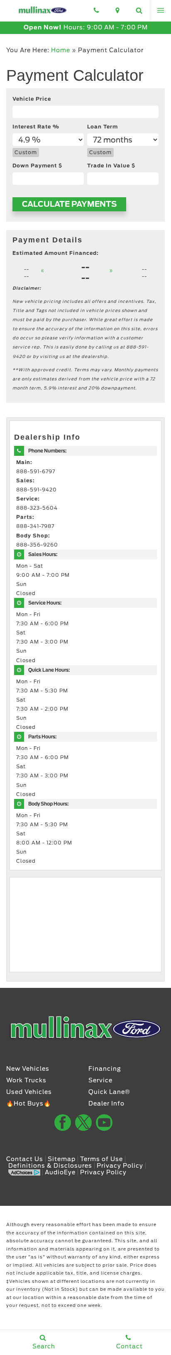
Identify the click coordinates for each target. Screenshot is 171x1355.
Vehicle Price (31, 99)
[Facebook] (62, 1122)
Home (60, 50)
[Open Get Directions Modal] (118, 10)
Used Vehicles (29, 1092)
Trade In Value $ (111, 165)
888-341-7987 (35, 526)
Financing (104, 1068)
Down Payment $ (37, 165)
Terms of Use (101, 1159)
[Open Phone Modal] (96, 10)
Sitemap (62, 1159)
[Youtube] (104, 1122)
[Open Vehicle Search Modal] (139, 10)
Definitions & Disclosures (50, 1165)
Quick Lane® (109, 1092)
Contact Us (24, 1159)
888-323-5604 (37, 508)
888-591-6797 (35, 471)
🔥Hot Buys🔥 (28, 1103)
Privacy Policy (120, 1165)
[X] (83, 1122)
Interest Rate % (35, 126)
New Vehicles (27, 1068)
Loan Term (102, 126)
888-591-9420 (36, 490)
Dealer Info (106, 1103)
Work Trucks (26, 1080)
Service (100, 1080)
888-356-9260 (37, 545)
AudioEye (60, 1172)
